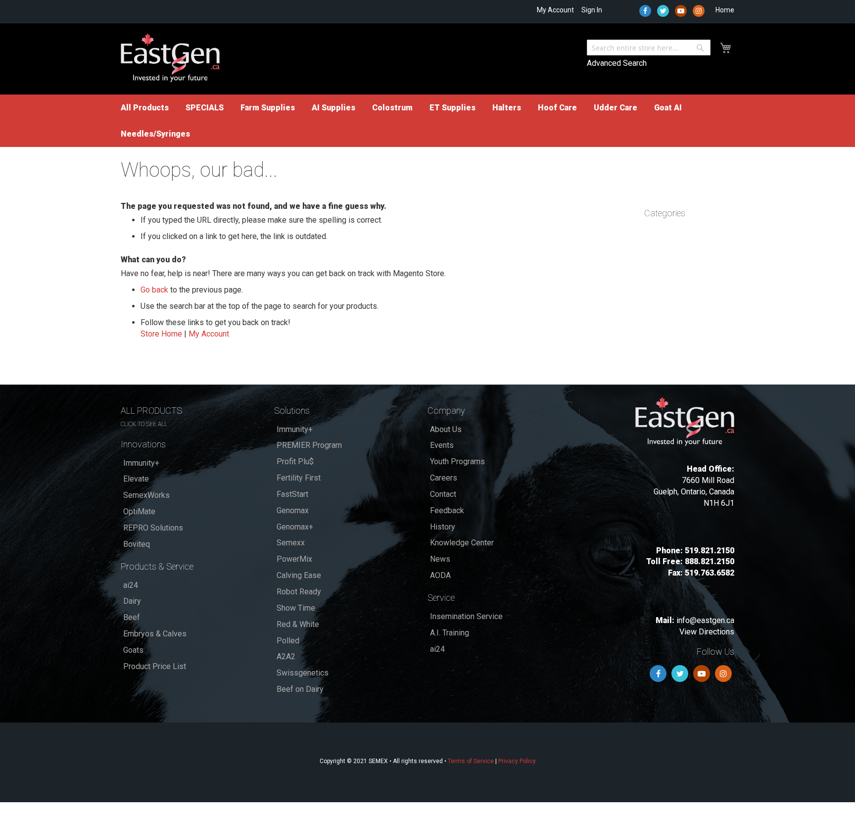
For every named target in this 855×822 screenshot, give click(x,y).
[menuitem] (145, 108)
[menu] (427, 121)
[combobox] (649, 47)
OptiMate (139, 511)
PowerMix (294, 559)
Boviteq (136, 544)
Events (442, 445)
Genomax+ (295, 527)
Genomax (293, 510)
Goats (133, 650)
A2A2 (286, 656)
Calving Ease (299, 575)
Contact (443, 494)
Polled (288, 640)
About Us (446, 429)
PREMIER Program (309, 445)
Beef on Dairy (300, 689)
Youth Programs (457, 461)
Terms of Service (471, 761)
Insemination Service (466, 616)
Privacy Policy (517, 761)
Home (724, 10)
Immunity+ (141, 463)
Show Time (296, 608)
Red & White (298, 624)
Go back (154, 289)
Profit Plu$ (295, 461)
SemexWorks (146, 495)
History (442, 527)
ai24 (130, 585)
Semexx (291, 542)
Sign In (591, 10)
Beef (131, 617)
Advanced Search (617, 63)
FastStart (292, 494)
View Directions (706, 631)
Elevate (136, 479)
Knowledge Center (462, 542)
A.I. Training (449, 632)
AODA (440, 575)
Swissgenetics (303, 672)
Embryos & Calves (155, 633)
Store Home (161, 333)
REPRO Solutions (153, 527)
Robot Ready (299, 591)
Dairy (132, 601)
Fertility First (299, 478)
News (440, 559)
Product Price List (154, 666)
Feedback (447, 510)
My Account (555, 10)
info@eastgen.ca (705, 620)
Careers (443, 478)
